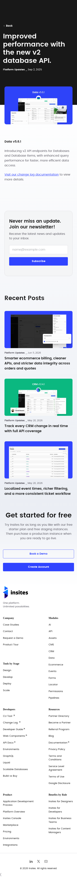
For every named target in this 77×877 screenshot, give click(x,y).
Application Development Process (18, 803)
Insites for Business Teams (60, 820)
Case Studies (11, 625)
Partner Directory (59, 716)
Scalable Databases (15, 769)
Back (8, 26)
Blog (51, 736)
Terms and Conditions (55, 758)
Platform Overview (14, 812)
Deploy (7, 684)
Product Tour (11, 644)
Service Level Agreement (56, 768)
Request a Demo (13, 638)
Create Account (38, 567)
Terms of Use (56, 777)
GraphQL (8, 756)
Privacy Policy (57, 749)
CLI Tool (9, 715)
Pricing (7, 831)
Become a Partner (60, 723)
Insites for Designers (61, 801)
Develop (8, 677)
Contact (8, 631)
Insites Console (12, 818)
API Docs (9, 742)
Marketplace (10, 825)
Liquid (6, 762)
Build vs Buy (10, 776)
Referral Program (59, 729)
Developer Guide (14, 729)
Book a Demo (38, 554)
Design (7, 670)
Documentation (59, 742)
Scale (6, 690)
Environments (11, 749)
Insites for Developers (55, 810)
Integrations (10, 845)
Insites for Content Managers (60, 830)
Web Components (15, 735)
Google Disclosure (59, 783)
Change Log (12, 722)
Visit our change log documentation (31, 174)
